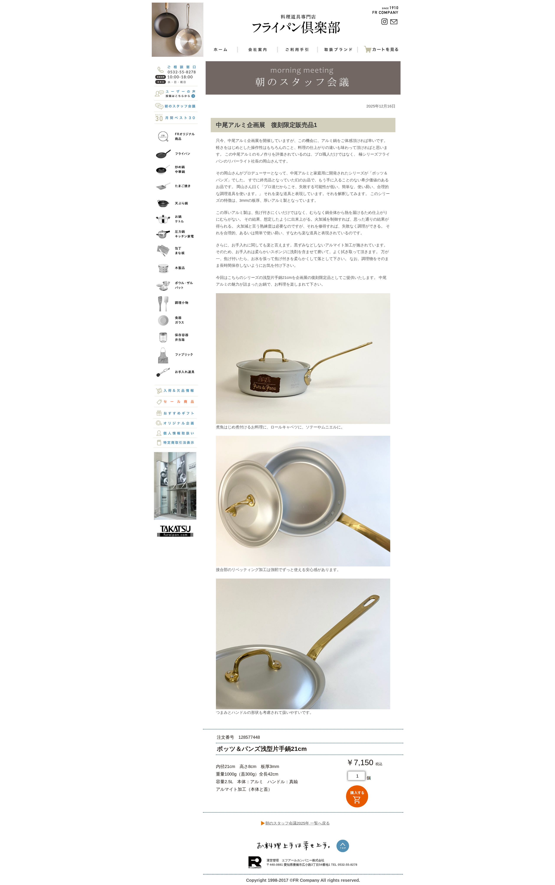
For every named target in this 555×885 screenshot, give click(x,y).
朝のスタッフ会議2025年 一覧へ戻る (297, 823)
